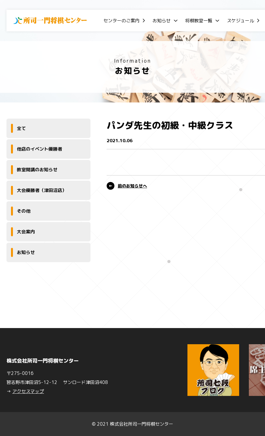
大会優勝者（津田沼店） (42, 190)
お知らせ (162, 20)
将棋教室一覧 (198, 20)
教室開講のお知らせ (37, 169)
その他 (23, 211)
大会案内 (26, 232)
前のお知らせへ (132, 186)
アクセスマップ (28, 391)
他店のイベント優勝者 (39, 149)
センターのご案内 (121, 20)
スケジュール (240, 20)
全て (21, 128)
